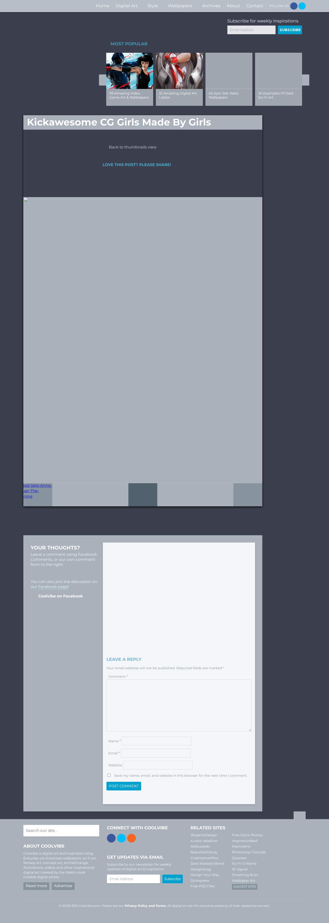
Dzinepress (200, 880)
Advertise (63, 886)
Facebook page (53, 587)
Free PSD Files (203, 886)
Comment (118, 676)
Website (115, 765)
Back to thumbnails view (133, 147)
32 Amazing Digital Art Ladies (178, 95)
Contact (254, 5)
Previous (102, 80)
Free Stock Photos (247, 835)
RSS (131, 838)
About (233, 5)
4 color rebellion (204, 841)
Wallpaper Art (243, 880)
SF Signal (240, 869)
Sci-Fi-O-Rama (244, 863)
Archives (211, 5)
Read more (36, 886)
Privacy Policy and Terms (145, 906)
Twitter (302, 6)
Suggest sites (244, 887)
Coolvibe (49, 6)
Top (300, 816)
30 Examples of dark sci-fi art (276, 95)
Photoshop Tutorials (249, 852)
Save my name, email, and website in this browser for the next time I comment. (180, 775)
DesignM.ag (201, 869)
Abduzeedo (200, 846)
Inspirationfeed (244, 841)
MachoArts (241, 846)
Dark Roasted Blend (207, 863)
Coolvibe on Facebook (60, 596)
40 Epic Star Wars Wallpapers (223, 95)
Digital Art (127, 5)
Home (102, 5)
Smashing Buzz (245, 875)
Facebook (293, 6)
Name (114, 741)
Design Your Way (205, 875)
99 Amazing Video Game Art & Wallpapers (129, 95)
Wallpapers (180, 5)
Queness (239, 858)
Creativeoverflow (205, 858)
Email (114, 753)
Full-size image (142, 494)
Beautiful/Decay (204, 852)
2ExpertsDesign (204, 835)
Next (305, 80)
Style (153, 5)
